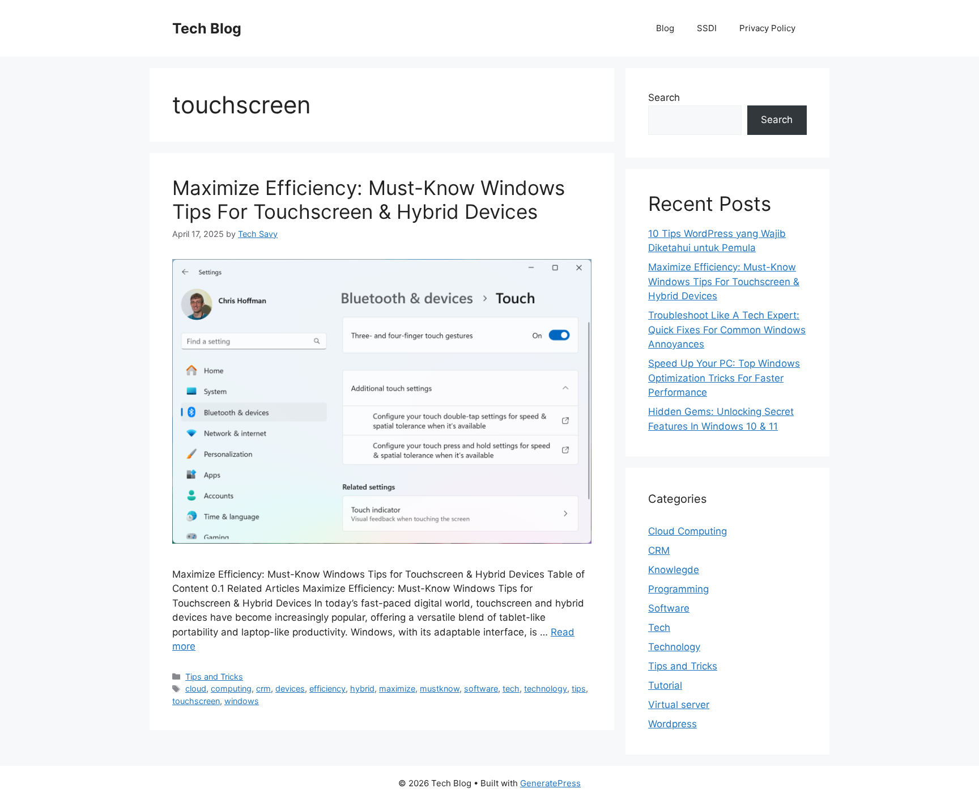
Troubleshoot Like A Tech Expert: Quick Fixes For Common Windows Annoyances (727, 330)
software (481, 688)
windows (241, 701)
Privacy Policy (767, 28)
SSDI (707, 28)
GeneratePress (550, 783)
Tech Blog (206, 28)
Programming (678, 589)
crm (263, 688)
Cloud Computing (687, 531)
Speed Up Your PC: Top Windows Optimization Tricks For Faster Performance (724, 378)
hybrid (362, 688)
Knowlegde (673, 569)
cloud (195, 688)
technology (545, 688)
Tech (659, 627)
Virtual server (678, 704)
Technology (674, 646)
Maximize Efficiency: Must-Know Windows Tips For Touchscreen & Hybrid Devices (368, 199)
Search (664, 97)
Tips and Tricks (214, 676)
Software (668, 608)
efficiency (327, 688)
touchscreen (196, 701)
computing (231, 688)
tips (579, 688)
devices (290, 688)
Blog (665, 28)
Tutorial (665, 685)
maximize (397, 688)
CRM (659, 550)
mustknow (439, 688)
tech (511, 688)
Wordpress (672, 724)
